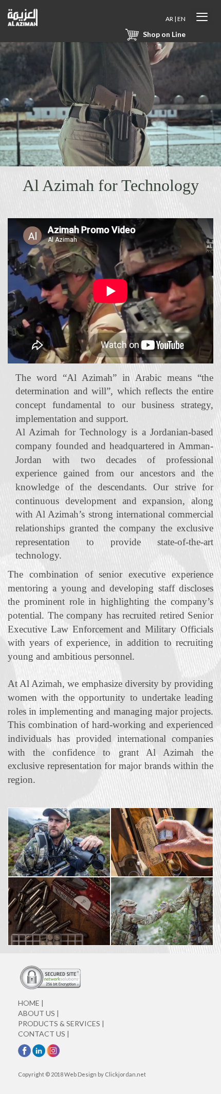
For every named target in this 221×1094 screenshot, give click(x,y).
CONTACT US (43, 1033)
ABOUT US (38, 1013)
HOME (31, 1003)
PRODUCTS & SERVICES (61, 1023)
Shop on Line (163, 34)
